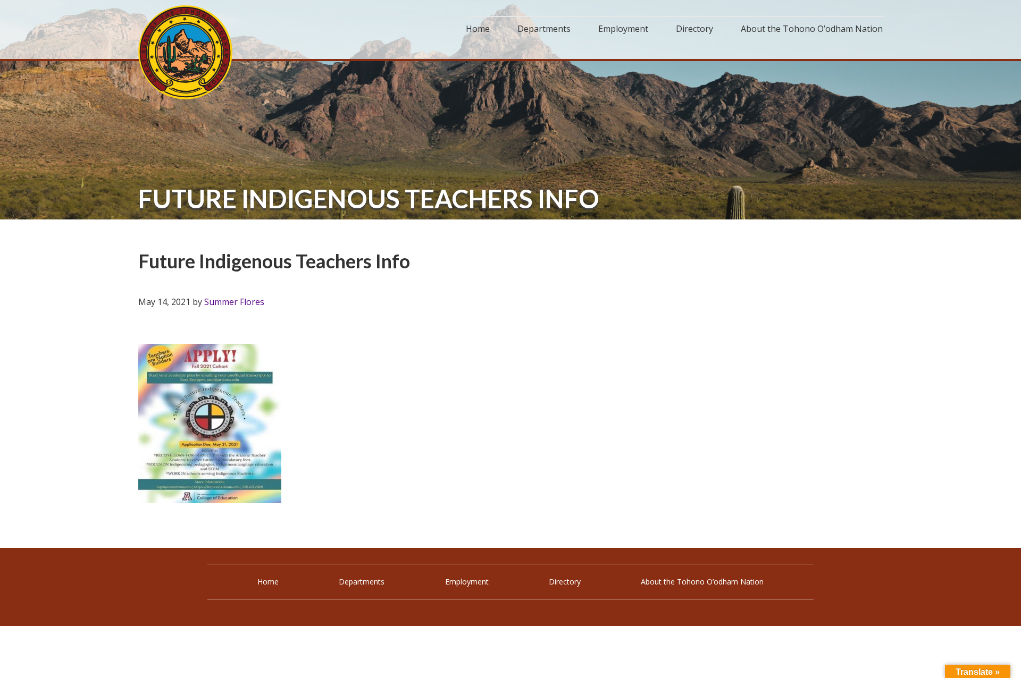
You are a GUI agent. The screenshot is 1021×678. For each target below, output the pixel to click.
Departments (361, 582)
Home (268, 582)
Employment (467, 582)
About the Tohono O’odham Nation (702, 582)
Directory (565, 582)
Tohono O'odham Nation (186, 52)
